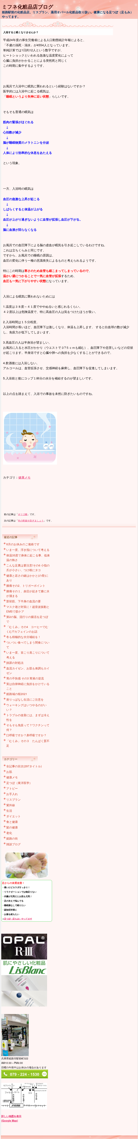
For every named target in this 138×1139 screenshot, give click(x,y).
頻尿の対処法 (15, 663)
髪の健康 (12, 827)
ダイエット (13, 816)
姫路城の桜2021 (16, 694)
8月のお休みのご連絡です (23, 544)
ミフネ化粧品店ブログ (27, 6)
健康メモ (24, 477)
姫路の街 (12, 838)
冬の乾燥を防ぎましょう (31, 520)
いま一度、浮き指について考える (27, 550)
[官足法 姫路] (27, 879)
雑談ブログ (13, 844)
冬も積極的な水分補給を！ (23, 637)
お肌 (9, 772)
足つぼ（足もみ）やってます (18, 918)
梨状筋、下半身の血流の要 (23, 601)
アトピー (12, 788)
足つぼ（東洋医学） (19, 783)
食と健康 (12, 822)
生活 (9, 811)
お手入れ (12, 794)
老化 (9, 833)
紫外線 (10, 805)
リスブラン (13, 799)
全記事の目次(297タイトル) (24, 766)
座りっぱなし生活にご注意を (25, 699)
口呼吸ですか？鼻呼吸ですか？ (26, 735)
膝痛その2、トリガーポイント (25, 585)
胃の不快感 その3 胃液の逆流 (25, 678)
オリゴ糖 (22, 514)
